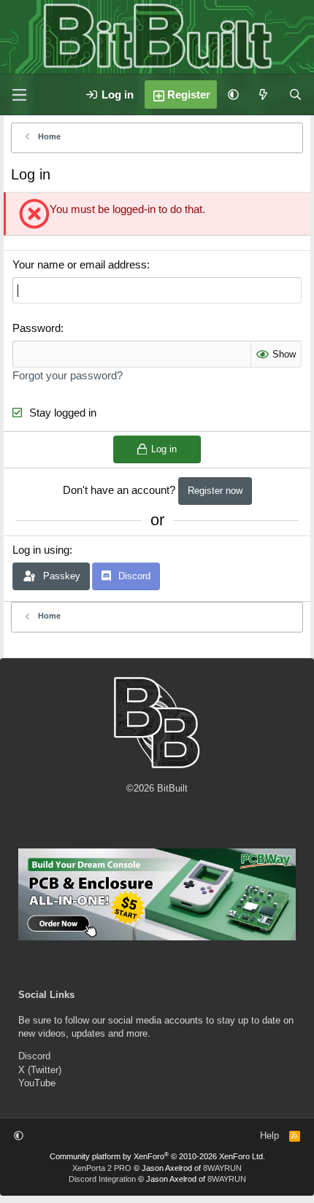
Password (36, 328)
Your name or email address (79, 264)
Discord (34, 1056)
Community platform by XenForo (157, 1156)
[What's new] (263, 94)
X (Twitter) (39, 1069)
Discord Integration (102, 1179)
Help (269, 1135)
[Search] (295, 94)
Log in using (40, 550)
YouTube (36, 1083)
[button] (233, 94)
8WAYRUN (222, 1168)
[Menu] (19, 95)
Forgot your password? (67, 375)
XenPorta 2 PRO (101, 1168)
